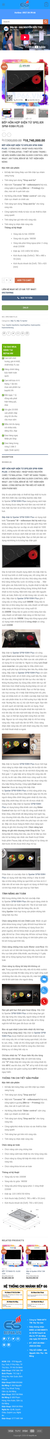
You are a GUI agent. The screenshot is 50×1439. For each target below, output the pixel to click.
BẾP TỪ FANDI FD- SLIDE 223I (11, 1272)
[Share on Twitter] (13, 333)
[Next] (44, 83)
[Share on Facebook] (9, 333)
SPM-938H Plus (18, 501)
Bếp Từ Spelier (22, 321)
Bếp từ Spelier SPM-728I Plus (35, 1272)
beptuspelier (35, 325)
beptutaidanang (8, 328)
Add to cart (24, 280)
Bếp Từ (28, 119)
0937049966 (7, 293)
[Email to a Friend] (18, 333)
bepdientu (15, 325)
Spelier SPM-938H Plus (28, 598)
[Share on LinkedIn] (27, 333)
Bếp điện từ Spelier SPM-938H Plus (18, 517)
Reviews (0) (7, 462)
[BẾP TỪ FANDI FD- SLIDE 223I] (13, 1256)
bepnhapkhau (25, 325)
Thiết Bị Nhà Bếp (16, 119)
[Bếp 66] (25, 4)
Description (7, 457)
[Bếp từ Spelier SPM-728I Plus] (37, 1256)
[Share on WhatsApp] (4, 333)
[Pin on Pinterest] (23, 333)
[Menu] (3, 4)
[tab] (25, 457)
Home (4, 119)
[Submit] (45, 21)
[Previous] (6, 83)
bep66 (8, 325)
